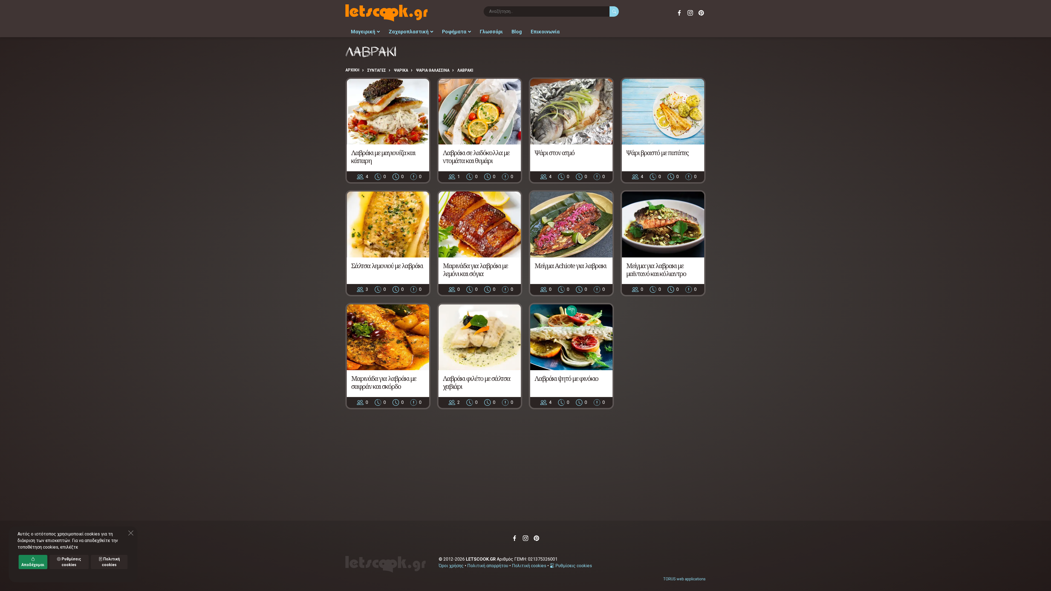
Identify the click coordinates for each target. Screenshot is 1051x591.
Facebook (679, 12)
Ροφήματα (454, 31)
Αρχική (352, 70)
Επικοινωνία (545, 31)
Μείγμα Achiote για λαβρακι (570, 265)
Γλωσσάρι (491, 31)
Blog (517, 31)
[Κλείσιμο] (131, 533)
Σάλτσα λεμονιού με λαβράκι (387, 265)
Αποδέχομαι (32, 565)
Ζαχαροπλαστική (409, 31)
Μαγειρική (363, 31)
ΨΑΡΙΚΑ (401, 70)
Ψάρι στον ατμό (554, 152)
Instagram (690, 12)
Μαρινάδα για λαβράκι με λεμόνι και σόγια (475, 269)
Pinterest (701, 12)
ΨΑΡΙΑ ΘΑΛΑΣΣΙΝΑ (432, 70)
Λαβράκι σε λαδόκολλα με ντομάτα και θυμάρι (476, 156)
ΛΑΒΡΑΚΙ (465, 70)
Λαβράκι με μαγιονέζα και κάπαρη (383, 156)
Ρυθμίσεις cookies (573, 565)
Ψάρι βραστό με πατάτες (657, 152)
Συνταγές (376, 70)
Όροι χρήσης (451, 565)
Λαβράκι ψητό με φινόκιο (566, 378)
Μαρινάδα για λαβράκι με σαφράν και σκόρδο (383, 382)
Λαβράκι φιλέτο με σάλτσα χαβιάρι (476, 382)
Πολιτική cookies (529, 565)
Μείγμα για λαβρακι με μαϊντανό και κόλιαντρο (656, 269)
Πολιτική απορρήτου (487, 565)
